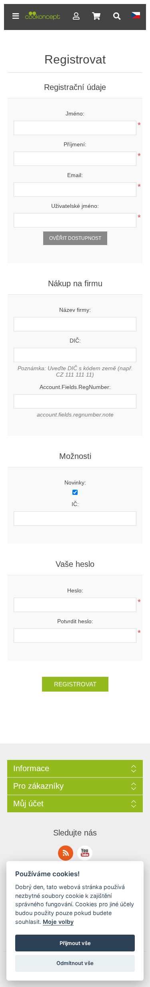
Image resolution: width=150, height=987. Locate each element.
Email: (75, 175)
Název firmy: (75, 310)
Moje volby (58, 921)
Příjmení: (75, 144)
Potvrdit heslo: (75, 621)
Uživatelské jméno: (75, 206)
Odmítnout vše (75, 963)
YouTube (84, 853)
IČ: (75, 504)
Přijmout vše (75, 943)
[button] (15, 16)
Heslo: (75, 590)
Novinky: (75, 482)
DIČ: (75, 340)
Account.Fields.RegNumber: (75, 387)
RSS (65, 853)
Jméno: (75, 113)
